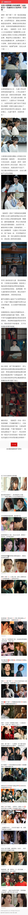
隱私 (14, 912)
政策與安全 (7, 912)
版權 (16, 912)
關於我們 (3, 912)
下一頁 (14, 444)
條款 (11, 912)
